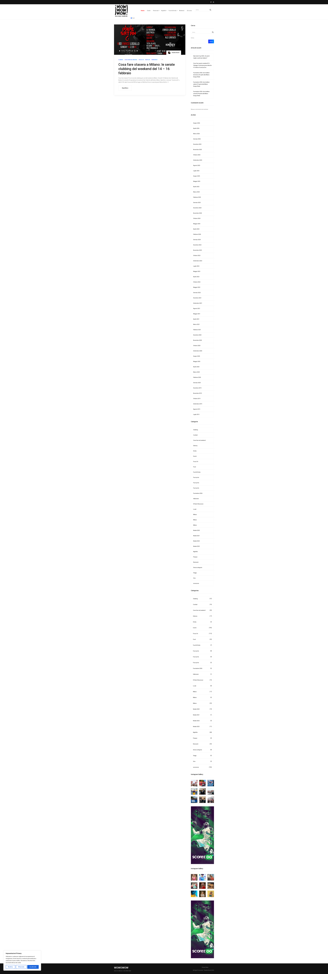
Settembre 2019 (197, 404)
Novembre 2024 (197, 213)
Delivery (195, 445)
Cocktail (195, 435)
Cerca (192, 38)
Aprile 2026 (196, 128)
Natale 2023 (196, 541)
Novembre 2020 (197, 340)
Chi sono (189, 10)
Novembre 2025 (197, 149)
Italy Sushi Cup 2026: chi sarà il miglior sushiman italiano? (201, 57)
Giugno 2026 (196, 123)
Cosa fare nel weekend (199, 440)
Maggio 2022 (196, 287)
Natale (142, 10)
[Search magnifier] (210, 10)
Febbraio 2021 (197, 329)
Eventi (148, 10)
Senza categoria (197, 567)
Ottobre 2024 (196, 218)
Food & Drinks (172, 10)
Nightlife (163, 10)
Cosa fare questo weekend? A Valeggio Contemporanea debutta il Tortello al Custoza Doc (202, 65)
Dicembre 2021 (197, 298)
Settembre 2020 (197, 351)
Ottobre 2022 (196, 282)
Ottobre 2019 (196, 398)
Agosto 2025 (196, 165)
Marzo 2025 (196, 192)
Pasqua (195, 557)
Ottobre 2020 (196, 345)
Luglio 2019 (196, 414)
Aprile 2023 (196, 276)
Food (194, 467)
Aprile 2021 (196, 319)
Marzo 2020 (196, 372)
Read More (125, 88)
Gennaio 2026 (197, 139)
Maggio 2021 (196, 313)
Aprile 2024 (196, 229)
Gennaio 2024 (197, 239)
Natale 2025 (196, 546)
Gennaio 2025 (197, 202)
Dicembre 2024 (197, 208)
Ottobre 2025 (196, 155)
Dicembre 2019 (197, 388)
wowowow (196, 583)
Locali (194, 509)
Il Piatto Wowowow (198, 504)
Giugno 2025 (196, 176)
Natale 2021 (196, 535)
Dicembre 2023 (197, 245)
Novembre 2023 (197, 250)
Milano (195, 514)
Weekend (181, 10)
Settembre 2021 (197, 303)
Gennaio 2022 (197, 292)
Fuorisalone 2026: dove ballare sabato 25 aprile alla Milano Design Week (201, 84)
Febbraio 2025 (197, 197)
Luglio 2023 (196, 266)
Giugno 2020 (196, 356)
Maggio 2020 (196, 361)
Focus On (195, 461)
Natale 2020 (196, 530)
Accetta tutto (33, 967)
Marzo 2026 (196, 133)
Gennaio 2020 (197, 382)
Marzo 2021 (196, 324)
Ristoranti (156, 10)
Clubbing (195, 429)
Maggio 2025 (196, 181)
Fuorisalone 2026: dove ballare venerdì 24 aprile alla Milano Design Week (201, 93)
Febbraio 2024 (197, 234)
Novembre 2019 (197, 393)
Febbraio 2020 (197, 377)
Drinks (195, 451)
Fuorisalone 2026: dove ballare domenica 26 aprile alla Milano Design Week (201, 75)
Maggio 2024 (196, 223)
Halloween (196, 498)
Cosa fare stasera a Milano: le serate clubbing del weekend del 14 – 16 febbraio (146, 69)
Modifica (10, 967)
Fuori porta (196, 477)
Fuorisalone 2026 (197, 493)
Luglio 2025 (196, 170)
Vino (194, 578)
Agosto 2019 (196, 409)
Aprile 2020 (196, 366)
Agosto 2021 (196, 308)
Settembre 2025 (197, 160)
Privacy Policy (205, 967)
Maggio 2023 (196, 271)
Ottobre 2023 (196, 255)
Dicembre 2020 (197, 335)
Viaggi (195, 572)
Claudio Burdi (175, 52)
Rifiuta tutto (21, 967)
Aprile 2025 (196, 186)
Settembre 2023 (197, 260)
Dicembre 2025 (197, 144)
